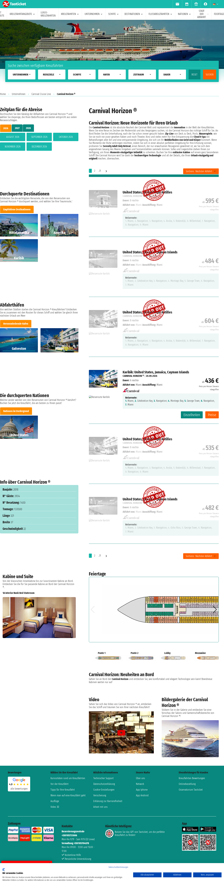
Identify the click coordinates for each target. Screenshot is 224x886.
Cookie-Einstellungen (103, 789)
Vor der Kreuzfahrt (60, 784)
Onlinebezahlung (187, 784)
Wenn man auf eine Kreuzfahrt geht (68, 795)
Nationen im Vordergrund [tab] (16, 411)
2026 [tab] (5, 128)
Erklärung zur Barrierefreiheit (107, 801)
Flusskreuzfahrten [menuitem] (159, 14)
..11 (100, 170)
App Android (142, 795)
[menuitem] (177, 4)
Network (140, 784)
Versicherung (99, 795)
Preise (212, 415)
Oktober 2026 (66, 136)
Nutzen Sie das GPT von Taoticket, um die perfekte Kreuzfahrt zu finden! (140, 833)
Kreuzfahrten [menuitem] (68, 14)
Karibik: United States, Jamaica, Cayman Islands (156, 372)
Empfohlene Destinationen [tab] (17, 209)
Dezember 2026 (39, 146)
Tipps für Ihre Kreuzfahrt (63, 789)
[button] (72, 625)
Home (3, 94)
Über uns (140, 778)
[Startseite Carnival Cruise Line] (131, 389)
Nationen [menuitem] (183, 14)
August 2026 (12, 136)
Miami (139, 384)
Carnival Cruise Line (41, 94)
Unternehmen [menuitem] (92, 14)
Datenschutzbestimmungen (118, 867)
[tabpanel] (39, 142)
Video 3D (55, 806)
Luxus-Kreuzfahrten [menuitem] (48, 14)
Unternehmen (18, 94)
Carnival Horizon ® (133, 375)
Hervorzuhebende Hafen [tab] (15, 323)
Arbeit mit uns (100, 806)
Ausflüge (55, 801)
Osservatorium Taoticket (191, 789)
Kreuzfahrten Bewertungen (192, 778)
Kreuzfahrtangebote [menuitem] (21, 14)
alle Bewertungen (19, 788)
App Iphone (142, 789)
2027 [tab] (17, 128)
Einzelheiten (191, 415)
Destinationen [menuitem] (132, 14)
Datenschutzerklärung (104, 784)
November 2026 (12, 146)
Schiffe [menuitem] (112, 14)
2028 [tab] (28, 128)
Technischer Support (103, 778)
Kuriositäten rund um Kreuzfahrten (68, 778)
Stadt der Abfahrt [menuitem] (201, 14)
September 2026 (39, 136)
